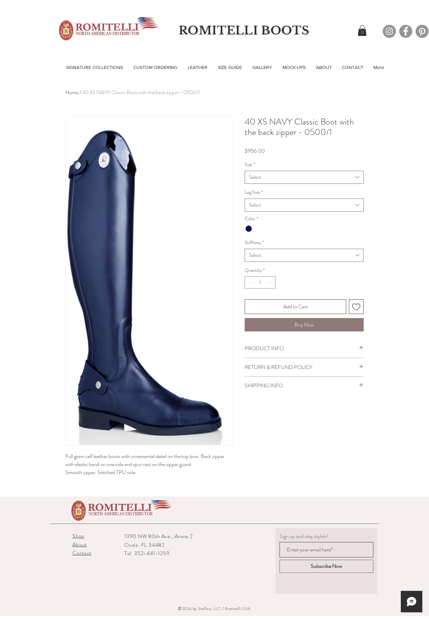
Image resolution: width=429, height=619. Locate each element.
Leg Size (254, 192)
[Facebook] (405, 31)
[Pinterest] (422, 31)
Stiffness (254, 242)
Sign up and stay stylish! (304, 536)
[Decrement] (250, 282)
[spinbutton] (260, 282)
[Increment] (270, 282)
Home (71, 92)
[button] (362, 30)
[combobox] (304, 177)
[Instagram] (389, 31)
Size (250, 164)
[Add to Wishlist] (356, 306)
